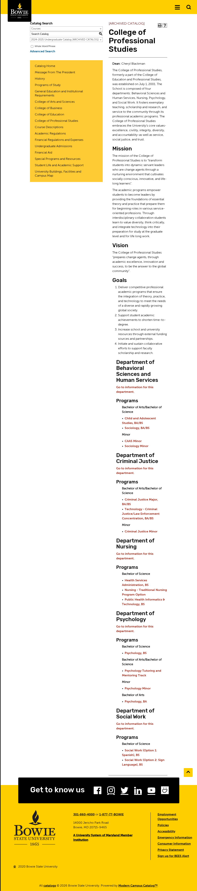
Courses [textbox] (36, 29)
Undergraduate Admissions (53, 146)
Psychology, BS (136, 653)
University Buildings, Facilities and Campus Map (58, 173)
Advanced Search (42, 51)
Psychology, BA (136, 701)
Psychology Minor (138, 688)
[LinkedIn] (138, 791)
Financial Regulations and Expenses (59, 140)
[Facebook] (97, 791)
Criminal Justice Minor (141, 531)
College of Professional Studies (56, 121)
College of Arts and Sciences (55, 101)
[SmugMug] (165, 791)
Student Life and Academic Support (59, 165)
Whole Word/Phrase (45, 46)
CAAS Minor (133, 441)
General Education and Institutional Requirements (59, 93)
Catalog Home (45, 66)
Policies (163, 825)
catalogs (49, 885)
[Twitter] (124, 791)
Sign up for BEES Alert (173, 856)
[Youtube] (151, 791)
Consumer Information (174, 843)
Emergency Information (175, 837)
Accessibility (166, 831)
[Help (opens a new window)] (165, 25)
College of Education (49, 114)
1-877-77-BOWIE (111, 814)
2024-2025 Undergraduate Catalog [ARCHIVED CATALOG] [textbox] (65, 39)
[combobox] (66, 28)
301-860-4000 (84, 814)
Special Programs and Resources (57, 159)
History (40, 78)
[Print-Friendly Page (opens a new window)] (160, 25)
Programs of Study (48, 85)
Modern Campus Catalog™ (138, 885)
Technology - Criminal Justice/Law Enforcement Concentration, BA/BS (140, 514)
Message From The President (55, 72)
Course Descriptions (49, 127)
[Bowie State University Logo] (19, 11)
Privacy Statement (171, 850)
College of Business (48, 108)
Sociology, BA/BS (137, 428)
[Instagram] (111, 791)
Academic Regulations (50, 133)
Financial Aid (43, 152)
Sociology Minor (136, 446)
